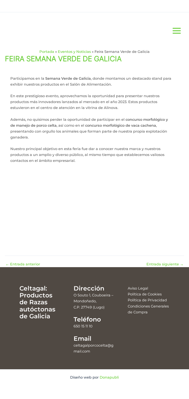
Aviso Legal (138, 288)
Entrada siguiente (165, 264)
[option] (37, 206)
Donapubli (109, 377)
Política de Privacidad (147, 300)
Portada (46, 51)
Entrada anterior (22, 264)
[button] (9, 206)
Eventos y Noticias (74, 51)
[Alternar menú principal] (176, 30)
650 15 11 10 (83, 326)
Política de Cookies (145, 294)
